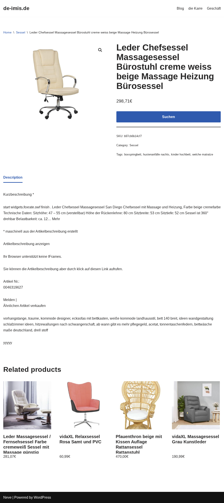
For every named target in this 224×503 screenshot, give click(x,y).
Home (7, 32)
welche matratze (202, 154)
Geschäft (214, 8)
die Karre (195, 8)
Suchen (168, 117)
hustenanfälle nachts (156, 154)
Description (13, 177)
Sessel (20, 32)
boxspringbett (132, 154)
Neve (7, 497)
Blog (180, 8)
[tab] (13, 178)
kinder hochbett (181, 154)
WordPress (42, 497)
